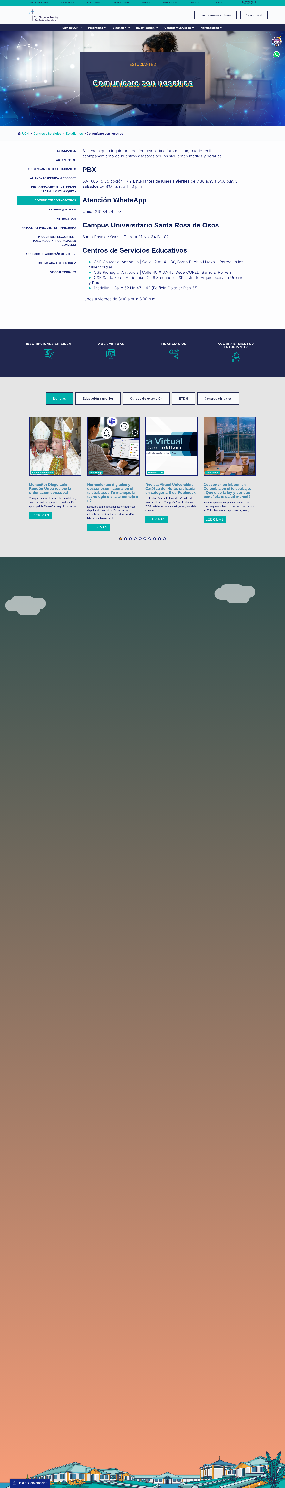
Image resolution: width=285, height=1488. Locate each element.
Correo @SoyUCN (62, 209)
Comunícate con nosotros (55, 200)
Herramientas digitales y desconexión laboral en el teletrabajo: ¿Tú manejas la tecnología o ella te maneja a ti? (112, 493)
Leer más (40, 515)
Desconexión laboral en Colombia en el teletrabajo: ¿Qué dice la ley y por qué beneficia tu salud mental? (227, 491)
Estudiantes (74, 133)
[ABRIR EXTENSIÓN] (128, 28)
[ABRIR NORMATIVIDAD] (221, 28)
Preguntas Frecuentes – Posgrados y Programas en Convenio (54, 240)
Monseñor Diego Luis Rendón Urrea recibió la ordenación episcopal (50, 489)
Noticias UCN (155, 472)
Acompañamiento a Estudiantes (52, 169)
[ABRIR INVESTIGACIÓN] (156, 28)
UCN (25, 133)
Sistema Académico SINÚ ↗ (56, 263)
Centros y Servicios (47, 133)
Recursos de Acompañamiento (48, 254)
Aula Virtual (66, 160)
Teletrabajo (96, 472)
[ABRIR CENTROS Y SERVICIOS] (193, 28)
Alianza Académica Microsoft (53, 178)
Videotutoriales (63, 272)
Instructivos (66, 218)
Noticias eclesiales (42, 472)
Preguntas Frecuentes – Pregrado (49, 227)
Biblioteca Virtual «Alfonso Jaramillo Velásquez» (53, 189)
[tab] (59, 398)
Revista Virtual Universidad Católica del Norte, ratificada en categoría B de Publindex (170, 489)
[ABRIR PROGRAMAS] (105, 28)
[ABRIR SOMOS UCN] (80, 28)
